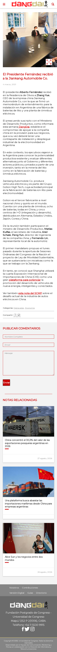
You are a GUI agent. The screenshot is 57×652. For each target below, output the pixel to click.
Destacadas (19, 308)
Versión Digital (17, 593)
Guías (30, 593)
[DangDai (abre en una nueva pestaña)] (18, 126)
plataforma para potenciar (25, 279)
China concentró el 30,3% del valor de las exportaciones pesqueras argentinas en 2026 (27, 443)
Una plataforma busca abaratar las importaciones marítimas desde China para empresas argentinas (28, 503)
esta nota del (26, 293)
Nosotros (14, 587)
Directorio (41, 593)
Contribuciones (30, 587)
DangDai (24, 126)
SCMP (38, 293)
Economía (30, 308)
